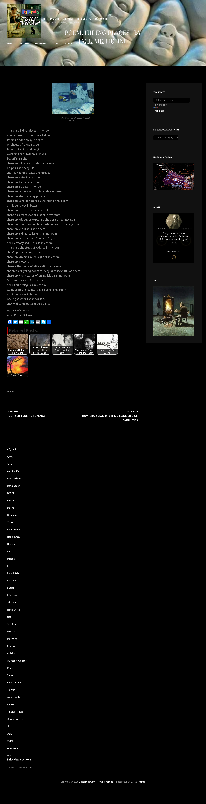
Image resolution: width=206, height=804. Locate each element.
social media (14, 697)
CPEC (57, 43)
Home (10, 43)
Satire (10, 675)
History (11, 544)
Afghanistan (13, 449)
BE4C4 (11, 500)
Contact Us (71, 43)
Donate (103, 43)
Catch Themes (138, 781)
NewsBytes (13, 609)
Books (10, 507)
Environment (14, 529)
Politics (11, 653)
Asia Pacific (13, 471)
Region (11, 668)
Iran (9, 566)
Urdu (9, 726)
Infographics (41, 43)
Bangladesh (13, 485)
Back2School (14, 478)
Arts (12, 391)
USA (9, 733)
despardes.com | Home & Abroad (75, 19)
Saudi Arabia (14, 682)
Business (12, 515)
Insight (11, 558)
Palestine (12, 638)
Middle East (13, 602)
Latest (10, 587)
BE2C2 (11, 493)
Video (10, 740)
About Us (88, 43)
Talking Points (15, 711)
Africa (10, 456)
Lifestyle (12, 595)
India (9, 551)
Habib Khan (13, 536)
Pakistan (11, 631)
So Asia (11, 689)
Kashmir (11, 580)
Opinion (11, 624)
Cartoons (24, 43)
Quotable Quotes (17, 660)
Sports (10, 704)
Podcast (11, 646)
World (10, 755)
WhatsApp (13, 748)
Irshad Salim (13, 573)
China (10, 522)
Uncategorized (15, 719)
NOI (9, 617)
